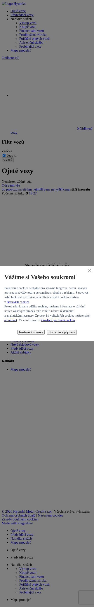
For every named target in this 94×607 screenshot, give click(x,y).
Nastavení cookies (18, 302)
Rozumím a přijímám (62, 332)
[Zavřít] (89, 270)
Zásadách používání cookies (58, 320)
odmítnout (10, 320)
